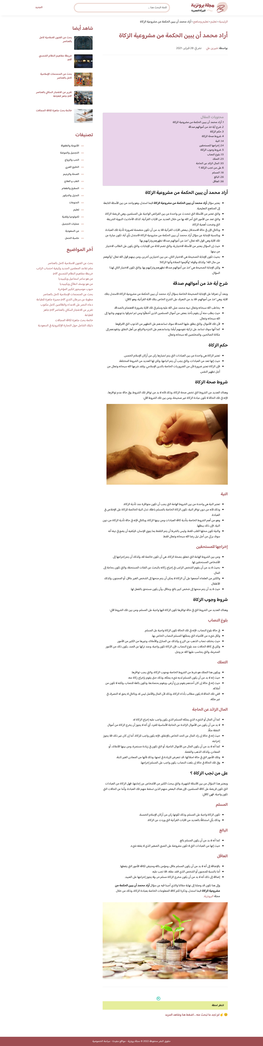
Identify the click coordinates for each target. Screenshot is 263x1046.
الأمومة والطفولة (70, 146)
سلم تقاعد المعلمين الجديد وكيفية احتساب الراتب (64, 268)
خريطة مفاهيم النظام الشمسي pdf (55, 58)
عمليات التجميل (70, 224)
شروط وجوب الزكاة (210, 150)
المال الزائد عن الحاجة (207, 163)
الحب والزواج (72, 160)
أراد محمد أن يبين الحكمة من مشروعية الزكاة (197, 122)
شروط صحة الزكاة (211, 136)
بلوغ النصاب (213, 154)
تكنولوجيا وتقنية (70, 217)
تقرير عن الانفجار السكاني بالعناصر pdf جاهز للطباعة (54, 94)
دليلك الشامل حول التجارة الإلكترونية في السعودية (65, 325)
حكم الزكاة (215, 131)
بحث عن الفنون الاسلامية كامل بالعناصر (55, 39)
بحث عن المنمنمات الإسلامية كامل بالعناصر (56, 76)
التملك (216, 159)
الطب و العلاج (71, 181)
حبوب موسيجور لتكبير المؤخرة (75, 289)
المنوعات (74, 202)
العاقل (216, 181)
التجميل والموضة (69, 153)
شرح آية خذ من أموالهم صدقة (204, 127)
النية (217, 141)
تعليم (76, 210)
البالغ (216, 177)
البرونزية (209, 896)
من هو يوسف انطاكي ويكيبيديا (76, 284)
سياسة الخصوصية (101, 1041)
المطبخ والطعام (70, 188)
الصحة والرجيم (71, 174)
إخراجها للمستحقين (209, 145)
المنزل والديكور (71, 195)
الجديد (39, 7)
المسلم (216, 172)
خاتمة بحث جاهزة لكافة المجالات (54, 110)
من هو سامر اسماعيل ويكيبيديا (75, 279)
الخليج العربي (72, 167)
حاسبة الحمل (72, 238)
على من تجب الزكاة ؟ (210, 167)
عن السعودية (72, 231)
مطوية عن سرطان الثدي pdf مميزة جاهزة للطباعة (64, 299)
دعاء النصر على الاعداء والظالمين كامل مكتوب (66, 304)
